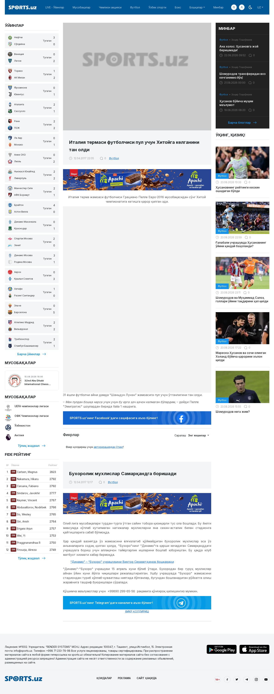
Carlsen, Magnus (24, 471)
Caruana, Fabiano (25, 486)
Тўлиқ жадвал (29, 446)
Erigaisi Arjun (22, 528)
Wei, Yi (18, 535)
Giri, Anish (20, 521)
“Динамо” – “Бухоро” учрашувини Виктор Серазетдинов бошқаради (122, 562)
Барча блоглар (239, 122)
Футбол (135, 7)
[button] (242, 7)
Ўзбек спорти (157, 7)
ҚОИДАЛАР (104, 678)
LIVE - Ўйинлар (54, 7)
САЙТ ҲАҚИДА (147, 678)
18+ (217, 679)
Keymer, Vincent (24, 500)
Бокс (178, 7)
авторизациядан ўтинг (108, 447)
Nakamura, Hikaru (25, 479)
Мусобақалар (81, 7)
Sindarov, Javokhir (26, 493)
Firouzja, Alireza (24, 549)
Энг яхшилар (197, 435)
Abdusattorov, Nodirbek (29, 507)
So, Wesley (21, 514)
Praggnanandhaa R (26, 542)
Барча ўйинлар (28, 354)
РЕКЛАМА (124, 678)
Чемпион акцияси (110, 7)
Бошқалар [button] (196, 7)
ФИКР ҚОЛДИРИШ (137, 611)
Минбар (218, 7)
